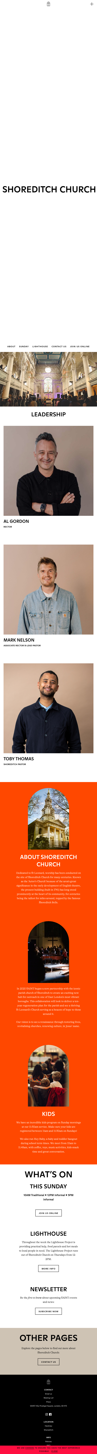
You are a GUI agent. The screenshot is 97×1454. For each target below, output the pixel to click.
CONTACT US (59, 346)
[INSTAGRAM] (46, 1414)
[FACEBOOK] (50, 1414)
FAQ (48, 1445)
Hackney (48, 1425)
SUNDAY (24, 346)
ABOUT (11, 346)
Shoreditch (48, 1429)
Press (48, 1401)
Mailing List (48, 1397)
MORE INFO (48, 1268)
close (54, 1451)
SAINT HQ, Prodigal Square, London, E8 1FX (48, 1405)
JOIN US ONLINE (80, 346)
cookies (29, 1448)
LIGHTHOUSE (40, 346)
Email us (48, 1393)
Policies (48, 1441)
